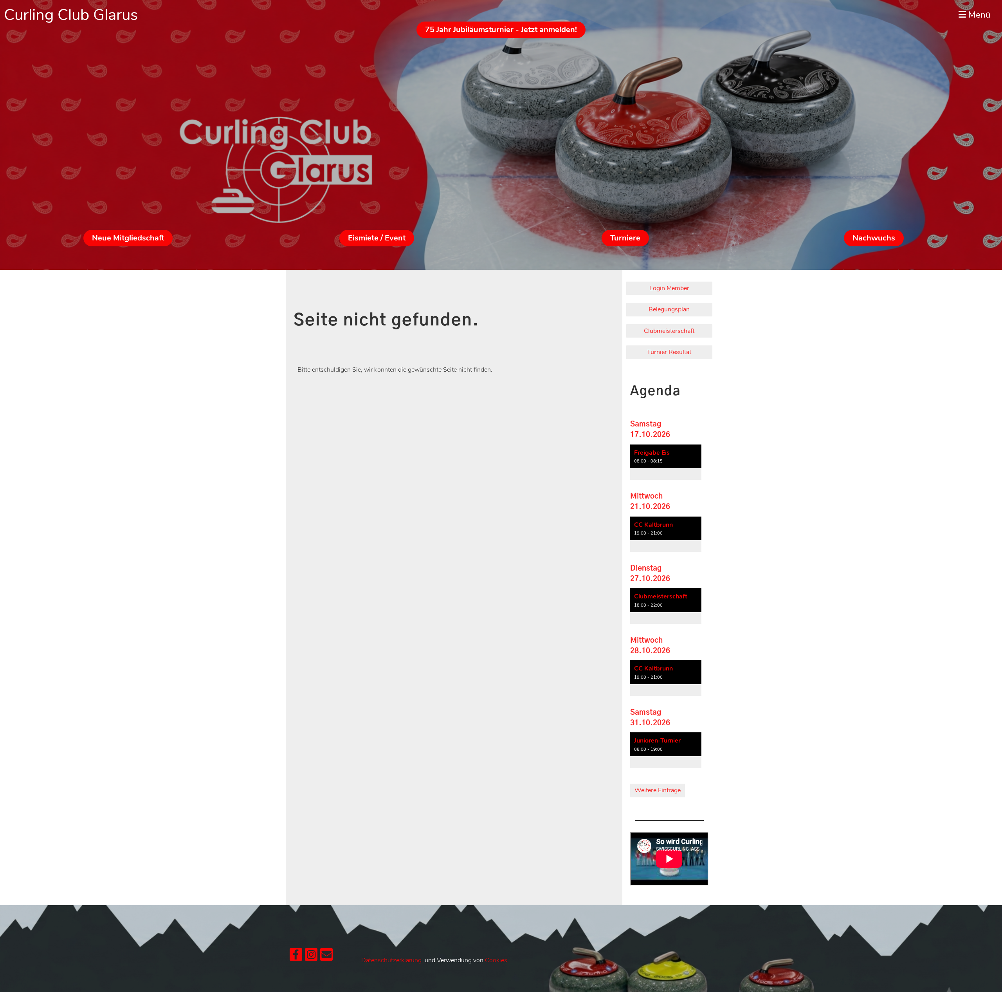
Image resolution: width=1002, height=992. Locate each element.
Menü (978, 15)
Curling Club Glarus (71, 14)
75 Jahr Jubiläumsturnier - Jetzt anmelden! (501, 29)
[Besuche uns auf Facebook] (296, 956)
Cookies (496, 960)
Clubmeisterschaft (669, 331)
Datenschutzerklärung (391, 960)
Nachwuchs (873, 238)
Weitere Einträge (657, 790)
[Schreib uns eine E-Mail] (326, 956)
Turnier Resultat (669, 352)
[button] (665, 462)
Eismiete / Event (376, 238)
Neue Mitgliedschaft (128, 238)
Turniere (625, 238)
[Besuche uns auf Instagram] (311, 956)
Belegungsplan (669, 309)
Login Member (669, 288)
